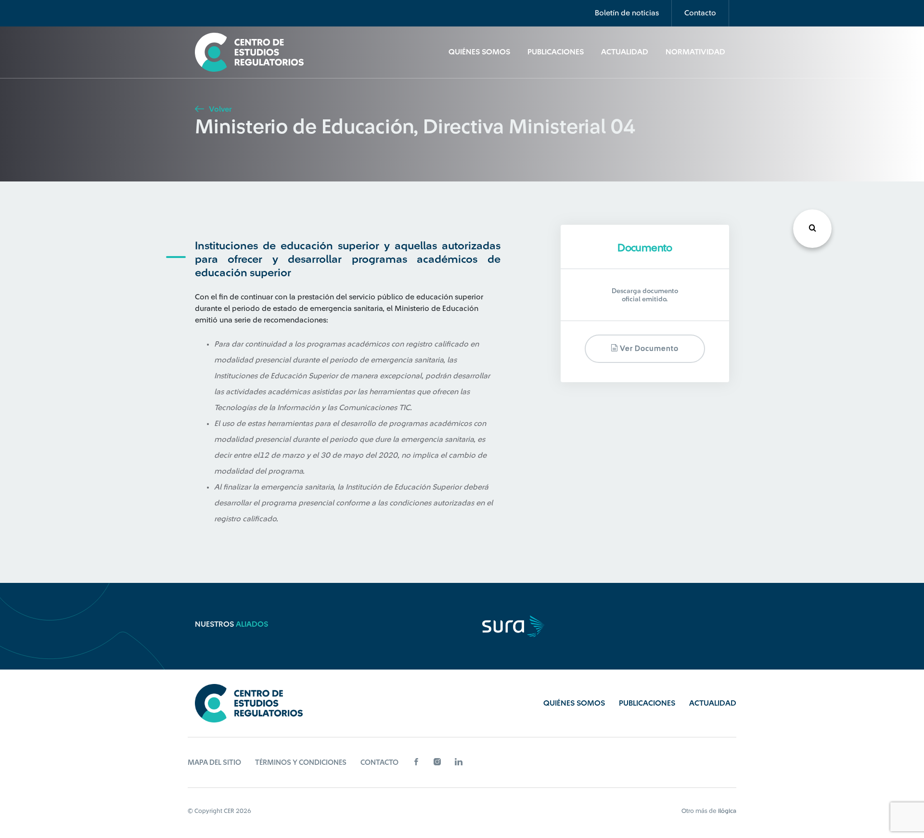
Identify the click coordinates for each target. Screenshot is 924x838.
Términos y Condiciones (300, 762)
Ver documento (648, 349)
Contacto (700, 13)
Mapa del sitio (214, 762)
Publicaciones (555, 52)
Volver (219, 109)
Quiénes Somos (479, 52)
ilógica (727, 811)
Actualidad (624, 52)
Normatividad (695, 52)
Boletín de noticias (627, 13)
